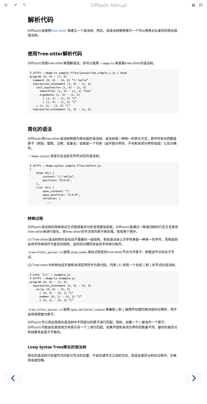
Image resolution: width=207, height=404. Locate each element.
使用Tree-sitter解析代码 (55, 53)
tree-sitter (59, 30)
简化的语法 (40, 129)
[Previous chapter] (13, 378)
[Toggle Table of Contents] (6, 5)
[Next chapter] (194, 378)
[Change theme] (15, 5)
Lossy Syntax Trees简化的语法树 (57, 346)
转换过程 (35, 218)
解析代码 (41, 19)
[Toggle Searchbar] (24, 5)
